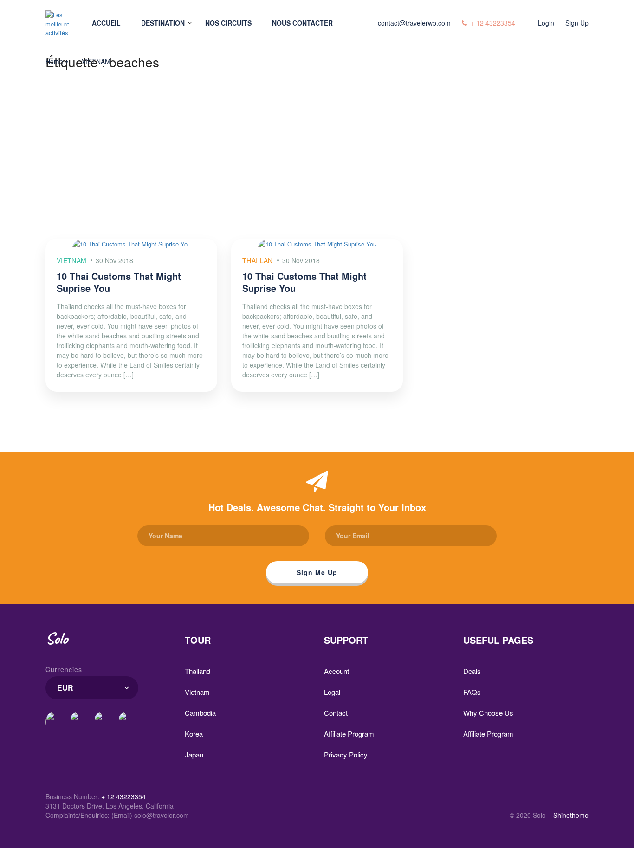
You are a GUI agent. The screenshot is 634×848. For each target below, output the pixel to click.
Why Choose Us (488, 713)
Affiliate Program (349, 733)
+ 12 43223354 (493, 22)
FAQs (472, 692)
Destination (163, 22)
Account (336, 671)
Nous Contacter (302, 22)
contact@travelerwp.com (414, 22)
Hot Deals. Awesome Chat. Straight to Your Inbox (317, 507)
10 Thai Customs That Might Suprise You (119, 282)
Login (546, 22)
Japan (194, 754)
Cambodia (200, 713)
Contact (336, 713)
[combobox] (91, 687)
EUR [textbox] (65, 687)
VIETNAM (96, 61)
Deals (472, 671)
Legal (332, 692)
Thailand (197, 671)
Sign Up (577, 22)
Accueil (106, 22)
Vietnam (197, 692)
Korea (194, 733)
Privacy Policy (346, 754)
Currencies (63, 669)
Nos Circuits (228, 22)
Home (54, 61)
